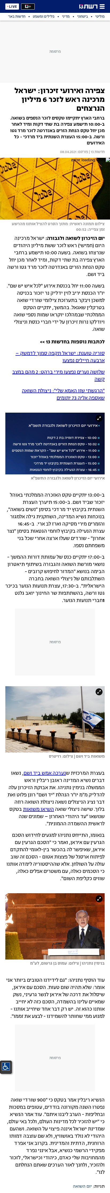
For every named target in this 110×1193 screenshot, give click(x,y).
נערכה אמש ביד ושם (44, 773)
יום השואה (82, 1186)
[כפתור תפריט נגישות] (6, 1066)
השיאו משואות (38, 809)
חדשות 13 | (96, 152)
